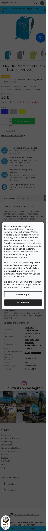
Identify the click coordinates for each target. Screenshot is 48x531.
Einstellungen (23, 294)
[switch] (5, 527)
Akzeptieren (23, 302)
